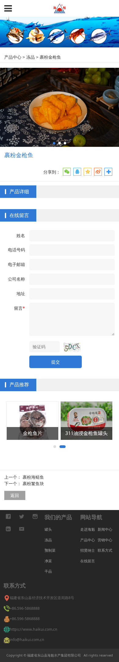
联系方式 (105, 550)
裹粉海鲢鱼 (33, 477)
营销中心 (105, 540)
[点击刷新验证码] (72, 347)
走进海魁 (87, 529)
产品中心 (13, 57)
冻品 (30, 57)
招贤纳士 (87, 550)
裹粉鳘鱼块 (33, 483)
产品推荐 (19, 384)
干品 (48, 571)
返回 (14, 495)
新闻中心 (105, 529)
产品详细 (19, 191)
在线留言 (19, 215)
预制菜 (50, 550)
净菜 (48, 561)
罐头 (48, 529)
